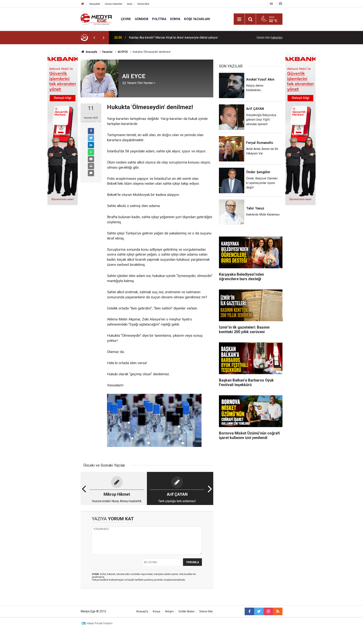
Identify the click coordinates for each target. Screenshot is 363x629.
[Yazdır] (91, 166)
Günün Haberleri (113, 3)
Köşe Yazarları (197, 19)
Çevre (126, 19)
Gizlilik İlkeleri (186, 611)
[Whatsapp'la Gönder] (91, 152)
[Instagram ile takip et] (268, 611)
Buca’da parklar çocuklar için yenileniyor (155, 37)
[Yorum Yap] (91, 173)
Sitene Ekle (143, 3)
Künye (156, 611)
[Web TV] (271, 3)
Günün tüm (269, 37)
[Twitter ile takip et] (259, 611)
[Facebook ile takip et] (249, 611)
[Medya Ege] (97, 19)
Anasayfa (142, 611)
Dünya (175, 19)
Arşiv (130, 3)
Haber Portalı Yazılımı (99, 623)
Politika (159, 19)
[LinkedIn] (91, 145)
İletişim (169, 611)
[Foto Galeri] (280, 3)
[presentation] (94, 37)
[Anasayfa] (83, 3)
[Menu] (239, 19)
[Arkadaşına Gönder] (91, 159)
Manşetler (94, 3)
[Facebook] (91, 131)
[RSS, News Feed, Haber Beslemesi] (277, 611)
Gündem (141, 19)
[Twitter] (91, 138)
